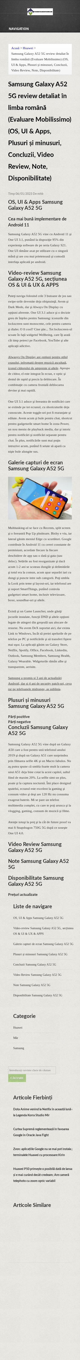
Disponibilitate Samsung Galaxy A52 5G (37, 995)
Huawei (28, 48)
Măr (15, 1038)
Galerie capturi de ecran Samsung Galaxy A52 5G (43, 944)
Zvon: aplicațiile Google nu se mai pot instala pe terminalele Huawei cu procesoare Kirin (44, 1152)
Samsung (18, 1048)
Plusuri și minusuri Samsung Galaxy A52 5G (40, 954)
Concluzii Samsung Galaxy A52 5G (34, 964)
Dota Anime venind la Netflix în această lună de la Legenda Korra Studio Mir (44, 1112)
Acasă (15, 48)
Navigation (19, 29)
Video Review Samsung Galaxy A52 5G (37, 974)
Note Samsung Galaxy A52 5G (31, 985)
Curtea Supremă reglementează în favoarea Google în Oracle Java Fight (41, 1132)
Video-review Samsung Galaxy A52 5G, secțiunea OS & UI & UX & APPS (43, 931)
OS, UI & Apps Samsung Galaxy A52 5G (38, 918)
